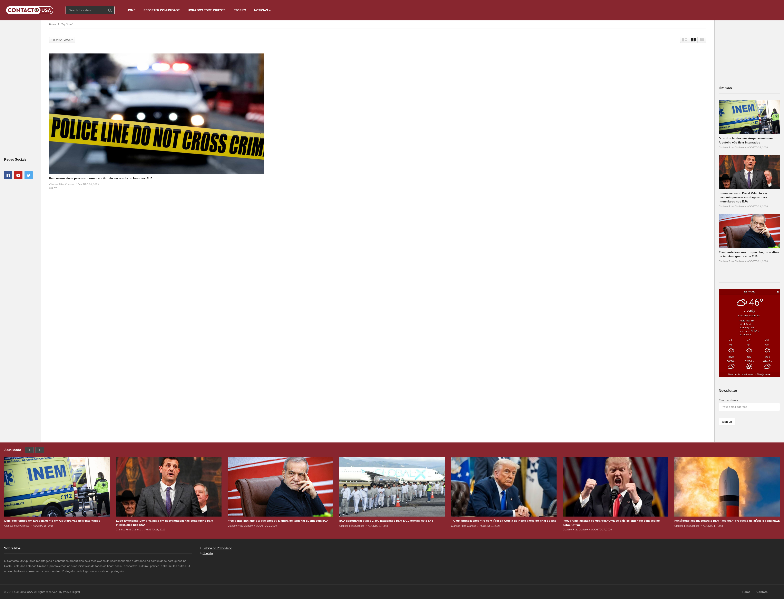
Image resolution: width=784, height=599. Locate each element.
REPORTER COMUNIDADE (162, 10)
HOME (131, 10)
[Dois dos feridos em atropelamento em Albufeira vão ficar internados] (749, 117)
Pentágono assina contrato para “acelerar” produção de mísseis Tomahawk (727, 520)
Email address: (729, 400)
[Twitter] (28, 175)
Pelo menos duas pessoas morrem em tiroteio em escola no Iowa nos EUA (101, 178)
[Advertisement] (20, 88)
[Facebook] (8, 175)
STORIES (240, 10)
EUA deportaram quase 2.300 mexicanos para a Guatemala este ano (386, 520)
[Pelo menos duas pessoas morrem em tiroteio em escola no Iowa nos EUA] (156, 113)
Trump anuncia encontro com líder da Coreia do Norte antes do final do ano (504, 520)
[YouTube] (18, 175)
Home (52, 24)
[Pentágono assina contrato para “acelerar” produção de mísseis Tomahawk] (727, 487)
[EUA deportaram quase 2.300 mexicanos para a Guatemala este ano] (392, 487)
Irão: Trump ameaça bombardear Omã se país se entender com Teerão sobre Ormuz (611, 522)
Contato (208, 553)
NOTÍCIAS (261, 10)
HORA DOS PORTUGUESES (206, 10)
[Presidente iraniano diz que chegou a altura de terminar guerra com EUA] (749, 231)
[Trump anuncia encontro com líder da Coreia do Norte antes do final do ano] (504, 487)
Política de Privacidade (217, 548)
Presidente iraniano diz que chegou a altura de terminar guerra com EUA (278, 520)
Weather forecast (749, 374)
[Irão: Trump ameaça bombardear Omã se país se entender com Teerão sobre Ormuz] (615, 487)
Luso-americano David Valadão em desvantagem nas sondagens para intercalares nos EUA (743, 197)
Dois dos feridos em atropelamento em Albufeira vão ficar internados (52, 520)
